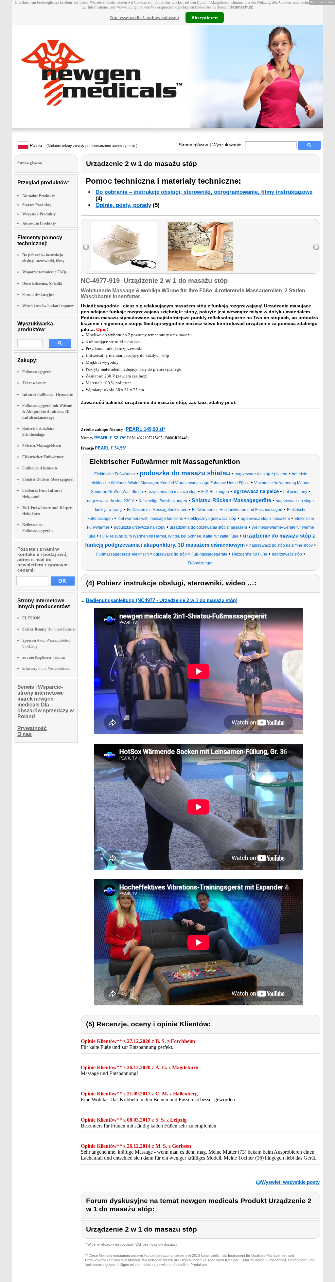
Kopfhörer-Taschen (43, 657)
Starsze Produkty (36, 205)
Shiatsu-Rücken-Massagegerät (48, 479)
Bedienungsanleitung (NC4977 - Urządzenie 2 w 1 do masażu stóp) (162, 600)
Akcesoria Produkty (39, 223)
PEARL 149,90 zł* (145, 429)
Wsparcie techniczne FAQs (44, 272)
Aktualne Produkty (38, 195)
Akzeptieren (204, 17)
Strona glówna (193, 144)
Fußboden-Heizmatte (40, 468)
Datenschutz (241, 7)
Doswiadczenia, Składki (42, 283)
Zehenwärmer (34, 383)
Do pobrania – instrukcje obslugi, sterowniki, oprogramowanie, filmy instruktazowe (204, 192)
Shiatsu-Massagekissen (41, 446)
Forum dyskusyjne (38, 294)
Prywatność (32, 728)
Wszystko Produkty (39, 214)
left (86, 247)
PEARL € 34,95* (110, 448)
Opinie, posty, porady (123, 205)
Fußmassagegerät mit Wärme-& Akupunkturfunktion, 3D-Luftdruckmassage (47, 411)
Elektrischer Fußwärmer (42, 457)
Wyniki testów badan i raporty (48, 305)
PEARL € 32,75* (110, 437)
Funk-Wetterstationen (46, 668)
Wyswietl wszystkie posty (290, 1182)
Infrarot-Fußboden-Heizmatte (47, 394)
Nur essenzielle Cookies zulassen (144, 17)
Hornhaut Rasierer (49, 629)
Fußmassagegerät (37, 372)
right (316, 247)
